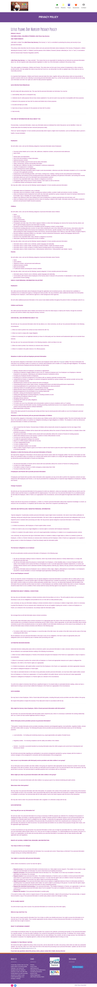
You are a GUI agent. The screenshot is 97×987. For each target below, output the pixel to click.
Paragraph (62, 361)
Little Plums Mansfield (80, 985)
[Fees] (69, 6)
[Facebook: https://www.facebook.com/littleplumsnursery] (15, 985)
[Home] (57, 6)
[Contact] (83, 6)
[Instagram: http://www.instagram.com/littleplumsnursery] (12, 985)
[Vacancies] (76, 6)
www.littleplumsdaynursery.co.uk (27, 948)
